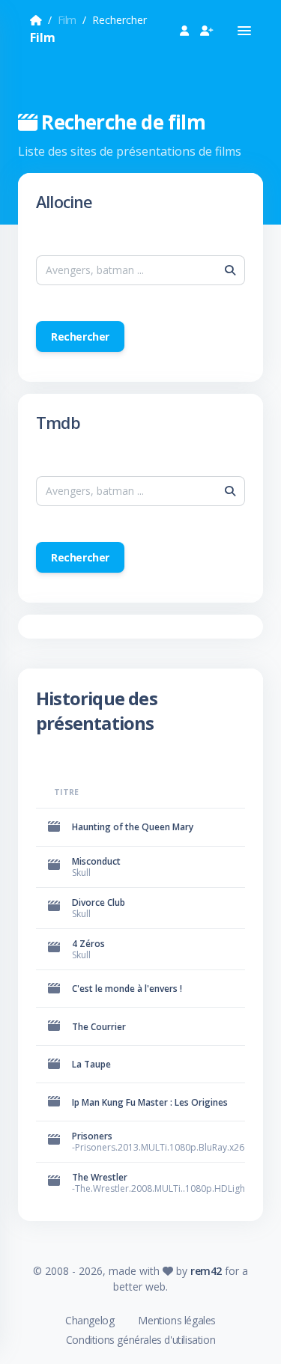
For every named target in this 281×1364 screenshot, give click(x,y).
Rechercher (80, 336)
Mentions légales (177, 1320)
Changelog (89, 1320)
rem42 (206, 1271)
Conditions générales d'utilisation (140, 1340)
